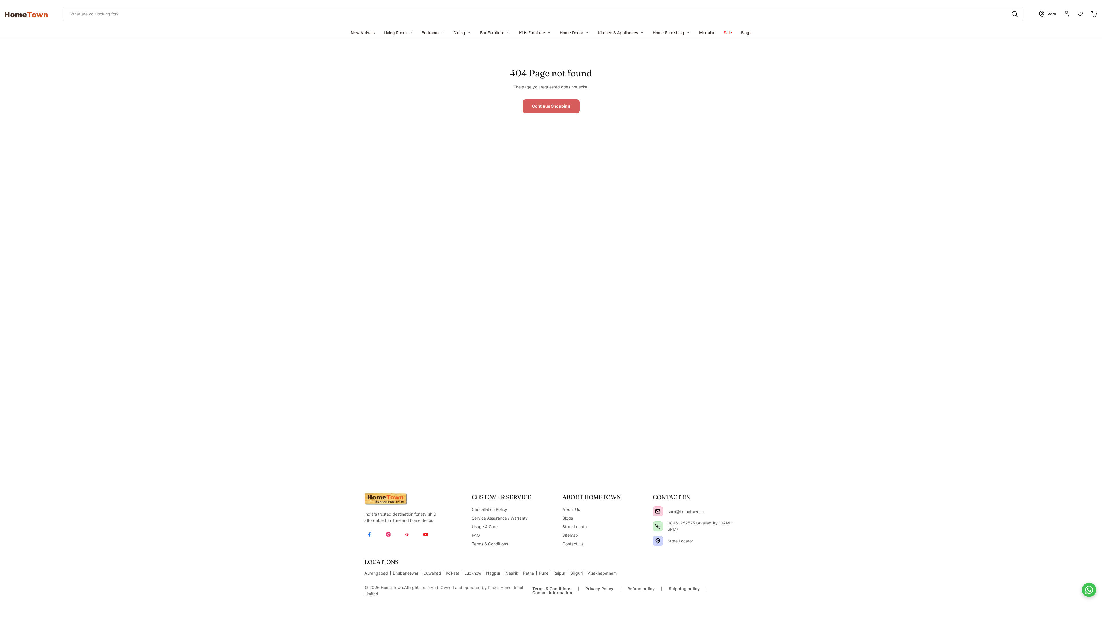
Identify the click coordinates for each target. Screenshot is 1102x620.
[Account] (1066, 14)
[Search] (1014, 14)
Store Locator (680, 540)
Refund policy (641, 588)
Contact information (552, 592)
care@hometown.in (686, 511)
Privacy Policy (599, 588)
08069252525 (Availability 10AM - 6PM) (700, 526)
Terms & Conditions (551, 588)
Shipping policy (684, 588)
